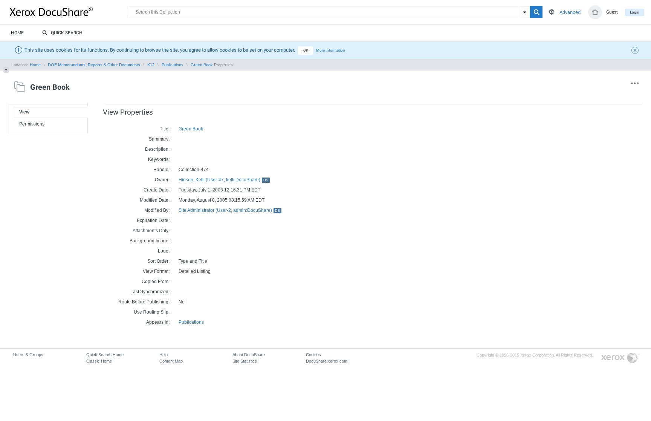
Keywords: (159, 159)
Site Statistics (244, 361)
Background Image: (150, 240)
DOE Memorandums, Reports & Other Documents (94, 65)
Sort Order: (158, 261)
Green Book (202, 65)
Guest (612, 12)
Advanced (570, 12)
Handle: (161, 169)
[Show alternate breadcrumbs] (6, 70)
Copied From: (156, 281)
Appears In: (158, 322)
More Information (330, 50)
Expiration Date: (153, 220)
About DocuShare (248, 354)
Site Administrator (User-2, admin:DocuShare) (229, 210)
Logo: (164, 251)
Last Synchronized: (150, 291)
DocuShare (69, 12)
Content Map (171, 361)
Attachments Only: (151, 230)
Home (17, 32)
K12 (150, 65)
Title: (165, 129)
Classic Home (99, 361)
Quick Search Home (105, 354)
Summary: (159, 139)
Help (163, 354)
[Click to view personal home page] (595, 12)
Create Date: (157, 190)
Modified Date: (155, 200)
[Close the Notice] (635, 51)
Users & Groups (28, 354)
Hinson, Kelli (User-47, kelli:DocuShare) (223, 179)
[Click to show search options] (551, 12)
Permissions (31, 124)
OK (305, 50)
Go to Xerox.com (620, 358)
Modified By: (157, 210)
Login (634, 12)
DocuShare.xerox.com (326, 361)
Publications (172, 65)
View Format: (156, 271)
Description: (157, 149)
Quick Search (67, 32)
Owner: (162, 179)
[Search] (536, 12)
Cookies (313, 354)
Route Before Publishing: (144, 302)
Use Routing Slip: (152, 312)
